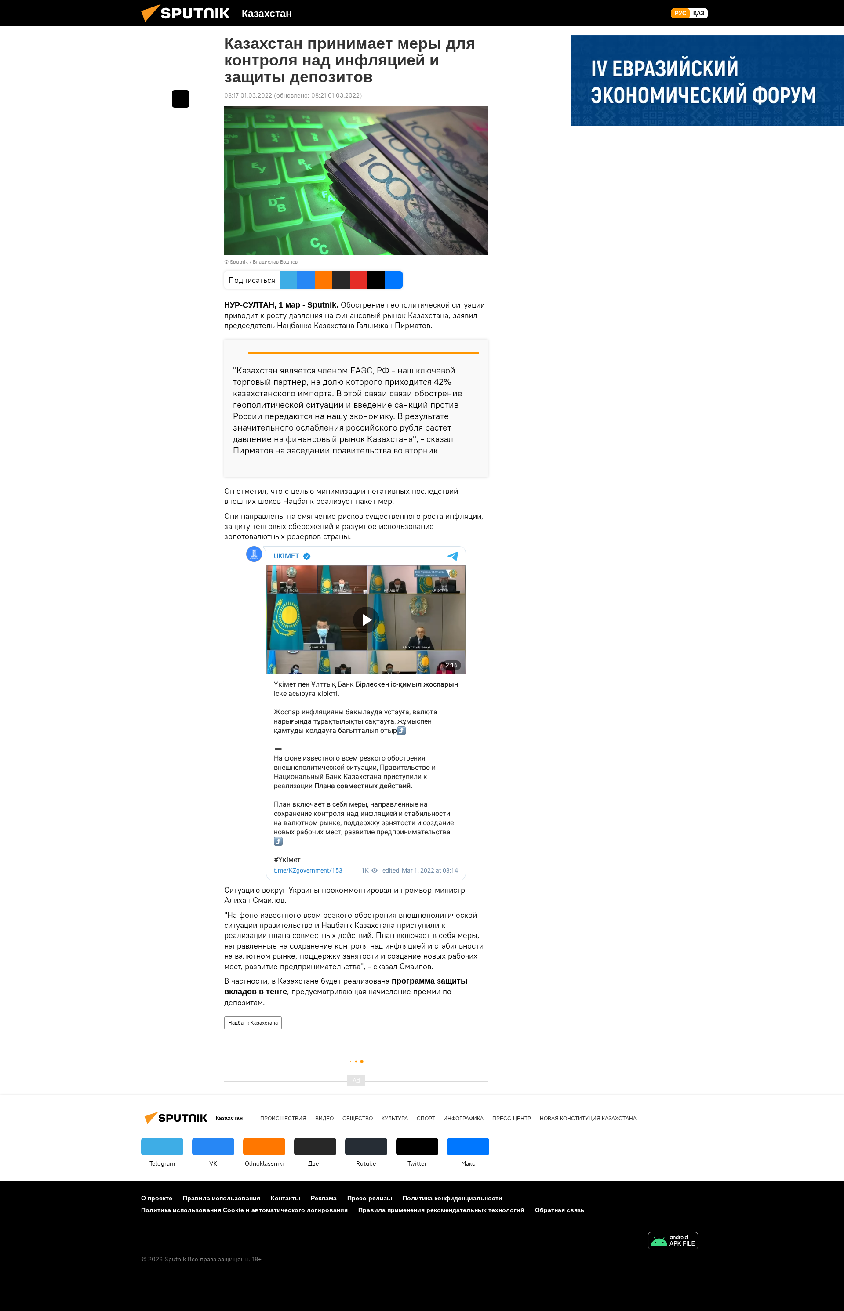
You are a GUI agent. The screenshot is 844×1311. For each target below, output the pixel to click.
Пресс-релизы (369, 1198)
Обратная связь (560, 1209)
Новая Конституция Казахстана (588, 1118)
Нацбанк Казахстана (253, 1022)
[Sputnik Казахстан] (189, 24)
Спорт (426, 1118)
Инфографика (464, 1118)
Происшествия (283, 1118)
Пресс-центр (511, 1118)
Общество (357, 1118)
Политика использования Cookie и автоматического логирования (244, 1209)
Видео (324, 1118)
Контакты (285, 1198)
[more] (474, 467)
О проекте (156, 1198)
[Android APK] (673, 1242)
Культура (395, 1118)
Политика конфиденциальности (452, 1198)
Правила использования (221, 1198)
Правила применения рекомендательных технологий (441, 1209)
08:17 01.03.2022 (248, 95)
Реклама (324, 1198)
